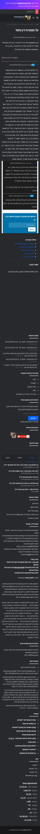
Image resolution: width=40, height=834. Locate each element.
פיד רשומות (33, 768)
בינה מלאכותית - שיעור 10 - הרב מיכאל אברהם (21, 347)
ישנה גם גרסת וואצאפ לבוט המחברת (26, 573)
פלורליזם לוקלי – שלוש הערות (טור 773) (26, 489)
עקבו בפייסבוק (33, 443)
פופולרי (19, 457)
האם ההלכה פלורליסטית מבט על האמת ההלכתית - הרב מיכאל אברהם (19, 354)
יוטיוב (34, 379)
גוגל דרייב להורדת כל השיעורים (26, 394)
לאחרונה (31, 457)
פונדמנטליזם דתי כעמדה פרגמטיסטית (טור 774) (23, 483)
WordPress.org (31, 775)
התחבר (34, 765)
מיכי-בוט (35, 562)
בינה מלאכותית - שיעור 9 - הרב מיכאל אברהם (21, 359)
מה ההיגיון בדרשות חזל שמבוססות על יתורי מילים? (22, 514)
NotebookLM (19, 567)
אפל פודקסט (31, 387)
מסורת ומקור (34, 507)
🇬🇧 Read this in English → (10, 58)
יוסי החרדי (34, 163)
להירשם (33, 418)
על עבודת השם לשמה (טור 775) (28, 477)
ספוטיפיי (33, 383)
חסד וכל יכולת (28, 256)
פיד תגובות (33, 772)
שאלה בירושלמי (33, 518)
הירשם (32, 229)
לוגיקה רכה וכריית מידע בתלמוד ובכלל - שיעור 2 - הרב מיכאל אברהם (20, 366)
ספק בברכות (29, 253)
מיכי (37, 65)
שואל (36, 37)
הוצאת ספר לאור (33, 511)
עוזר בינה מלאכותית (23, 3)
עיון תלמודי (23, 24)
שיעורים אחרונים (33, 335)
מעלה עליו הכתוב (27, 250)
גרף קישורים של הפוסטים (28, 753)
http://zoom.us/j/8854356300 (27, 546)
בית (35, 24)
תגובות (8, 457)
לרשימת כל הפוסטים (29, 749)
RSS (34, 390)
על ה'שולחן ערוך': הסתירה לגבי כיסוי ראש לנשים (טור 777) (21, 465)
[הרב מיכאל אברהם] (22, 18)
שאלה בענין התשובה (26, 247)
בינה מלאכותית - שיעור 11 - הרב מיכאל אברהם (21, 341)
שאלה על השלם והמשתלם (24, 243)
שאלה (31, 24)
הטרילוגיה (35, 503)
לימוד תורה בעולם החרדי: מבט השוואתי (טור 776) (23, 471)
